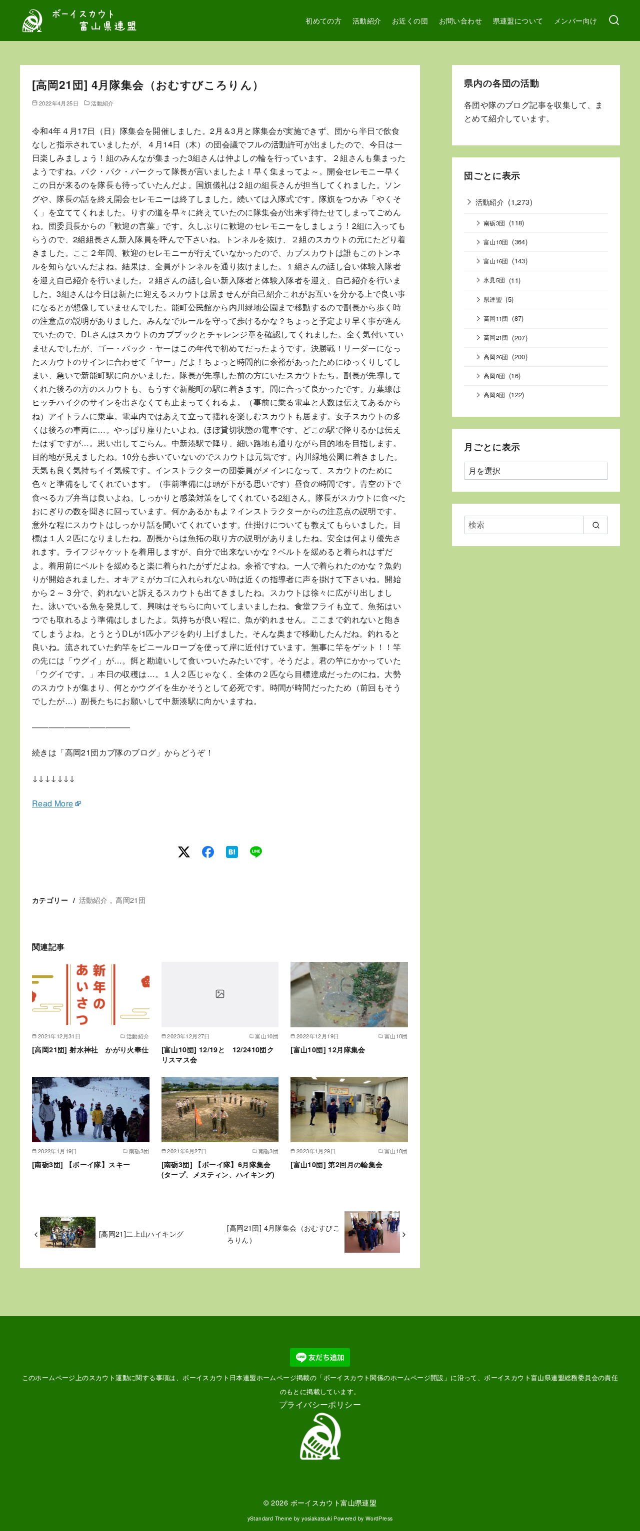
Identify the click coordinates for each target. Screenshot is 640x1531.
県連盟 (493, 299)
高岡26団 (496, 357)
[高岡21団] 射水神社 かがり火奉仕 (90, 1049)
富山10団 (496, 242)
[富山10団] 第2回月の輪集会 (336, 1164)
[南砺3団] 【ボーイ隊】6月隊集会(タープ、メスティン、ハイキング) (218, 1169)
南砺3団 (495, 223)
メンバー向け (575, 20)
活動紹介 (367, 20)
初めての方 (324, 20)
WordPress (379, 1518)
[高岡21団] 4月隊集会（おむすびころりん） (283, 1233)
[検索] (614, 20)
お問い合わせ (460, 20)
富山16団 (496, 261)
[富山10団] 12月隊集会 (328, 1049)
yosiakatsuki (317, 1518)
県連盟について (518, 20)
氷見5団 (495, 280)
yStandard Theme (270, 1518)
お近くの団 (410, 20)
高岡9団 (495, 395)
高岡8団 (495, 376)
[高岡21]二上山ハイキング (141, 1233)
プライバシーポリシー (320, 1404)
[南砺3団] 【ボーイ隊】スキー (81, 1164)
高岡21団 (131, 899)
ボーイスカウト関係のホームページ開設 (384, 1377)
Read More (53, 803)
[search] (596, 525)
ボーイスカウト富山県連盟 (333, 1502)
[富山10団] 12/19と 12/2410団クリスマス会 (218, 1054)
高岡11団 (496, 318)
